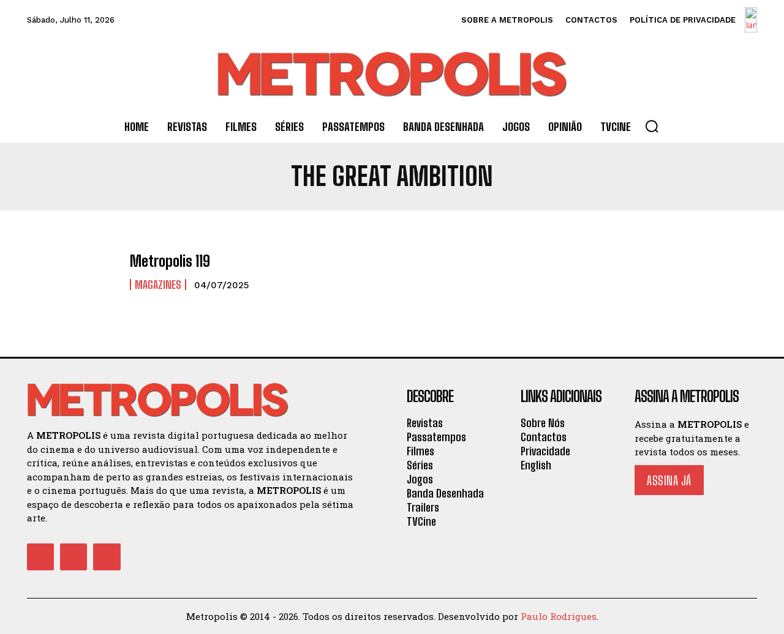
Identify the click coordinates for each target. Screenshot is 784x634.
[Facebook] (40, 556)
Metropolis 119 (170, 261)
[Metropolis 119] (72, 272)
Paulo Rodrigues (559, 616)
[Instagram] (73, 556)
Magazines (158, 284)
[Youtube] (106, 556)
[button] (651, 126)
